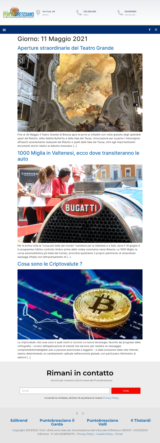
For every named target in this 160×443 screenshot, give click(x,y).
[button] (4, 29)
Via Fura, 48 (48, 11)
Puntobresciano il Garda (57, 422)
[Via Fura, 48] (38, 12)
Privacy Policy (111, 397)
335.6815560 (130, 11)
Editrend (19, 420)
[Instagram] (156, 29)
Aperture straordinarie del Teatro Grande (66, 48)
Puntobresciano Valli (102, 422)
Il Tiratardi (141, 420)
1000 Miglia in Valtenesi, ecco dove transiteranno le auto (78, 156)
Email (118, 434)
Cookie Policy (104, 434)
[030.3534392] (79, 12)
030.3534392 (89, 11)
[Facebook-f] (149, 29)
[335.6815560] (120, 12)
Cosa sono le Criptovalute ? (50, 264)
